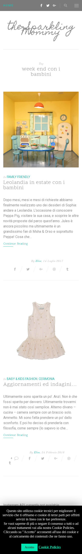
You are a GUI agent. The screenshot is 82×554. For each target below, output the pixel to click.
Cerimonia (47, 379)
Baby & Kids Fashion (22, 379)
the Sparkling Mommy (41, 30)
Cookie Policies (49, 547)
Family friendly (18, 177)
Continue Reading (15, 244)
